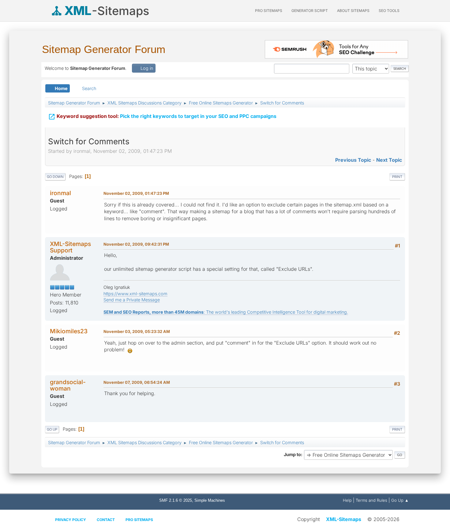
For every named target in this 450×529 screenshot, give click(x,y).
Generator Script (309, 10)
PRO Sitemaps (268, 10)
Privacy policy (70, 519)
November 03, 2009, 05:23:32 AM (136, 331)
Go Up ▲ (400, 500)
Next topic (389, 160)
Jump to (292, 454)
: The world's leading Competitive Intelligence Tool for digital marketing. (225, 312)
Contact (106, 519)
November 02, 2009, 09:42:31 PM (136, 244)
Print (397, 177)
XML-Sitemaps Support (70, 247)
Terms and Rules (371, 500)
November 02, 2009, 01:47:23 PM (136, 193)
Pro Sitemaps (139, 519)
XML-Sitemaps (343, 519)
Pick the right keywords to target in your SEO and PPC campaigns (162, 116)
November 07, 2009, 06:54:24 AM (136, 382)
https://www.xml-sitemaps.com (135, 293)
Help (347, 500)
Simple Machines (209, 500)
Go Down (55, 177)
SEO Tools (389, 10)
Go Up (52, 429)
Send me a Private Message (131, 299)
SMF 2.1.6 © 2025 (175, 500)
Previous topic (353, 160)
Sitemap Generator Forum (103, 49)
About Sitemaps (353, 10)
